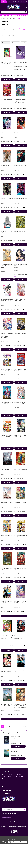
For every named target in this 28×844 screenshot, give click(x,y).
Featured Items (5, 42)
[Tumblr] (7, 821)
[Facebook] (14, 821)
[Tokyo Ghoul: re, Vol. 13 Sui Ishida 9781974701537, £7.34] (7, 458)
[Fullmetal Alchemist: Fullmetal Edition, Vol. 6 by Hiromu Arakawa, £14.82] (20, 255)
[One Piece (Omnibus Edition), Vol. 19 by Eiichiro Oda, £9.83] (7, 359)
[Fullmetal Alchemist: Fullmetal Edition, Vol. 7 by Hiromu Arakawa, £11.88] (7, 289)
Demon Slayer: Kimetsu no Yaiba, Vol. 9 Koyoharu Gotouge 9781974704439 (6, 603)
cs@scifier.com (6, 778)
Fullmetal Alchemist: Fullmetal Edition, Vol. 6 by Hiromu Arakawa (20, 266)
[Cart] (26, 6)
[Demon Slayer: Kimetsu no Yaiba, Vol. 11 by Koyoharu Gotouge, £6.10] (7, 660)
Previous (23, 733)
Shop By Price (4, 24)
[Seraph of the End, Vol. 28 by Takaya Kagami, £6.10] (20, 425)
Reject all (11, 842)
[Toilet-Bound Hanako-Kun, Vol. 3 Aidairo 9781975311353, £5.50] (7, 90)
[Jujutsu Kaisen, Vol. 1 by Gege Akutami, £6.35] (20, 156)
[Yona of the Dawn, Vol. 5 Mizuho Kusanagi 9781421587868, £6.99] (20, 289)
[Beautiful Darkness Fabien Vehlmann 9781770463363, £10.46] (20, 222)
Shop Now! (24, 1)
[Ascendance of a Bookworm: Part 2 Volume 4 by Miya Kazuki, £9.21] (20, 591)
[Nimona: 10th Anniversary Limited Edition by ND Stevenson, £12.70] (7, 52)
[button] (14, 832)
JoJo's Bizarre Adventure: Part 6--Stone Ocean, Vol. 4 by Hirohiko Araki (7, 637)
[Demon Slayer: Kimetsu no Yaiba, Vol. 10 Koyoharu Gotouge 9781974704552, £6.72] (20, 626)
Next (25, 733)
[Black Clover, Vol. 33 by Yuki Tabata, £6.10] (20, 660)
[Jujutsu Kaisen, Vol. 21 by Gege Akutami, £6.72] (7, 123)
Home (2, 18)
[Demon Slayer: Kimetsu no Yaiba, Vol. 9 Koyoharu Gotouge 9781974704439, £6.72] (7, 591)
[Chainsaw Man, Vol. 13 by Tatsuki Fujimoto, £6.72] (7, 156)
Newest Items (15, 42)
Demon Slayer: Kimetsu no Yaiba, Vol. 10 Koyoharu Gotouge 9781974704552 (20, 637)
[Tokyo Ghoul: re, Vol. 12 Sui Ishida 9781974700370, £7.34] (7, 694)
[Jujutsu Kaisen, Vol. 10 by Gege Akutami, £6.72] (7, 189)
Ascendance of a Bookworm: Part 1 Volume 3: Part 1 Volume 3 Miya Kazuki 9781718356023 (20, 706)
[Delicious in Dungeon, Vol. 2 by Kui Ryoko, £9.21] (7, 558)
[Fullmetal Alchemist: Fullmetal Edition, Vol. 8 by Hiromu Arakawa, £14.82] (7, 255)
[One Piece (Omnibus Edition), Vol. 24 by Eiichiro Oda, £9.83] (20, 526)
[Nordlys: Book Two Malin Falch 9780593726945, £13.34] (7, 392)
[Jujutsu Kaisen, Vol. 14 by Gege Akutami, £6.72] (20, 189)
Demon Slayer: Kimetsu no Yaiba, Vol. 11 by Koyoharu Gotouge (6, 671)
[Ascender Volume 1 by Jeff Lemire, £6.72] (7, 493)
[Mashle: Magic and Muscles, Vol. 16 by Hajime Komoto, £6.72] (20, 324)
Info (4, 786)
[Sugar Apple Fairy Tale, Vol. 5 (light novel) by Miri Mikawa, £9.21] (20, 392)
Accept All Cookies (21, 842)
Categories (7, 790)
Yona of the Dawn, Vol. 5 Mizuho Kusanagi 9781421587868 (19, 301)
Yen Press (13, 739)
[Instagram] (3, 821)
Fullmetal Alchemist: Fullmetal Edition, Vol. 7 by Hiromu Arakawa (7, 301)
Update (23, 29)
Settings (4, 842)
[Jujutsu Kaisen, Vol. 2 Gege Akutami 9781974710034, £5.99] (20, 123)
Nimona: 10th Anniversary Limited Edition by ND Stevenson (6, 64)
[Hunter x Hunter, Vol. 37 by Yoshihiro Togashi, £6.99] (7, 222)
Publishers (6, 794)
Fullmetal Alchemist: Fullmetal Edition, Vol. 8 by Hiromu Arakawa (7, 266)
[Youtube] (11, 821)
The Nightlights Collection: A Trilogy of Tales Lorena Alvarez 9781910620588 (20, 101)
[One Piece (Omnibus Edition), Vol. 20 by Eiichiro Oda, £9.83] (7, 425)
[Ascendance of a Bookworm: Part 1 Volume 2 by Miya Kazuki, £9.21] (20, 493)
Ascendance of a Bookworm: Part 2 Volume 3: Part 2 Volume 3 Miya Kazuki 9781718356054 (20, 470)
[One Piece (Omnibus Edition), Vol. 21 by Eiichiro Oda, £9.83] (7, 526)
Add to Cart (18, 746)
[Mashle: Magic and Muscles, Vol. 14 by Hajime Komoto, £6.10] (20, 359)
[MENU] (2, 7)
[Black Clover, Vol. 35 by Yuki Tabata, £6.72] (20, 558)
